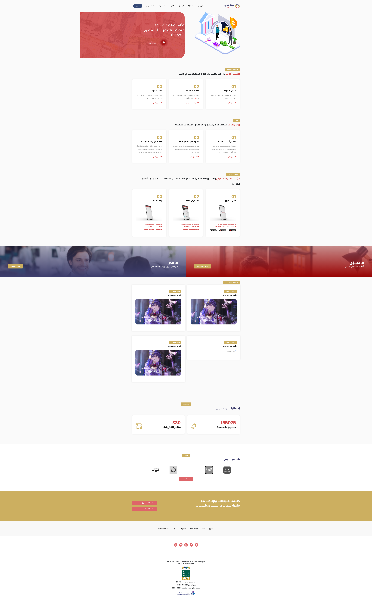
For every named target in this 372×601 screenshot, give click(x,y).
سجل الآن (231, 103)
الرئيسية (200, 6)
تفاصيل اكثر (157, 103)
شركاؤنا (190, 6)
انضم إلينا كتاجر (149, 509)
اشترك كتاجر (15, 266)
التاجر (172, 6)
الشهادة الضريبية (163, 528)
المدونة (175, 528)
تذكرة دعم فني (150, 6)
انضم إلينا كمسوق (148, 503)
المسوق (181, 6)
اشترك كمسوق (202, 266)
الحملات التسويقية (192, 103)
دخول (138, 6)
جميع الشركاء (186, 479)
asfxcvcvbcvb (230, 295)
